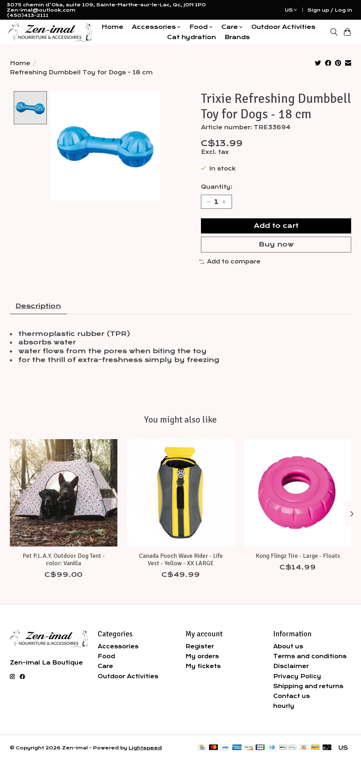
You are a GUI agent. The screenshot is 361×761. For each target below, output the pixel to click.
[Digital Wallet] (287, 747)
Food (106, 656)
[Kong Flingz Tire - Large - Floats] (297, 493)
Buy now (276, 244)
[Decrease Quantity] (209, 202)
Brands (237, 37)
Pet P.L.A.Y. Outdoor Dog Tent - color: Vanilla (63, 559)
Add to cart (276, 226)
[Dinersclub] (271, 747)
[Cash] (303, 747)
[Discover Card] (248, 747)
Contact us (291, 696)
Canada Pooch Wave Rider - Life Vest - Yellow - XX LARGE (180, 559)
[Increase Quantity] (224, 202)
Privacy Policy (297, 676)
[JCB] (260, 747)
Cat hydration (191, 37)
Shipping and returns (308, 686)
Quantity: (216, 186)
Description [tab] (38, 306)
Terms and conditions (310, 656)
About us (288, 646)
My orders (202, 656)
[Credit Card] (201, 747)
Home (112, 27)
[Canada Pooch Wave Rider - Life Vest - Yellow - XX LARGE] (180, 493)
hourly (283, 706)
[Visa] (225, 747)
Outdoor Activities (283, 27)
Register (199, 646)
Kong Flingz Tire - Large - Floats (297, 556)
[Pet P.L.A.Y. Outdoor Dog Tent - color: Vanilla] (63, 493)
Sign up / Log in (329, 10)
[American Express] (236, 747)
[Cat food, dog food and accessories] (50, 32)
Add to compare (234, 261)
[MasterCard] (213, 747)
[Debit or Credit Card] (327, 747)
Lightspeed (145, 747)
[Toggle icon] (334, 32)
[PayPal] (315, 747)
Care (105, 666)
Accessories (118, 646)
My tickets (203, 666)
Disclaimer (291, 666)
